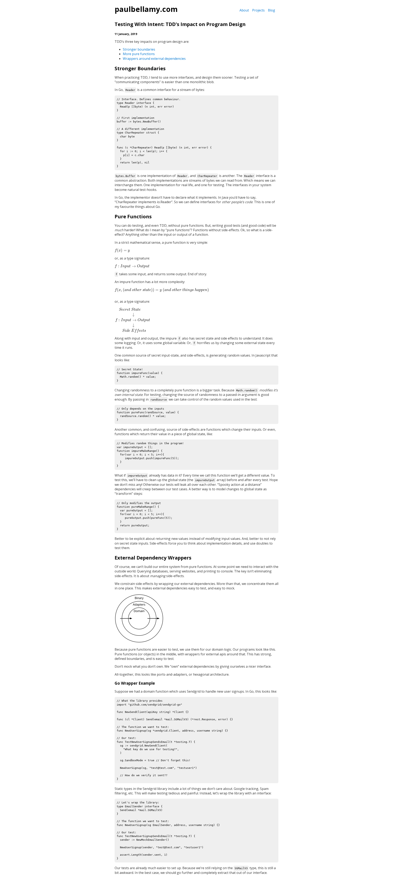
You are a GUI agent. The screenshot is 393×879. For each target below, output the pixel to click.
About (244, 10)
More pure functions (139, 54)
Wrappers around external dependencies (154, 58)
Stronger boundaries (139, 49)
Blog (271, 10)
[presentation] (122, 250)
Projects (258, 10)
